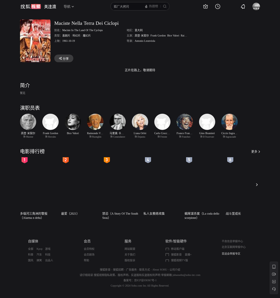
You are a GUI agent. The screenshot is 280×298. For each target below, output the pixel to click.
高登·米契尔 (142, 35)
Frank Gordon (158, 35)
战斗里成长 (233, 213)
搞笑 (39, 260)
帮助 (86, 260)
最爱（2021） (70, 213)
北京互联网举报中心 (234, 247)
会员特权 (89, 248)
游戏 (47, 248)
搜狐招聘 (118, 269)
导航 (67, 6)
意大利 (139, 30)
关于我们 (130, 254)
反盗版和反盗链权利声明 (145, 275)
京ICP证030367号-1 (145, 280)
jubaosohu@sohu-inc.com (186, 275)
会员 (87, 241)
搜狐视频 (30, 6)
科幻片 (77, 35)
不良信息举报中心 (232, 241)
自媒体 (33, 241)
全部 (30, 248)
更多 (254, 151)
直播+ (188, 254)
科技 (47, 254)
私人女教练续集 (154, 213)
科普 (30, 254)
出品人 (49, 260)
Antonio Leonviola (145, 40)
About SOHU (159, 269)
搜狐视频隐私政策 (104, 275)
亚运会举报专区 (231, 253)
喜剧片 (66, 35)
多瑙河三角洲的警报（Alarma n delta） (33, 215)
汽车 (39, 254)
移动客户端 (177, 248)
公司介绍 (175, 269)
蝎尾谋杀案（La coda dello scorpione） (202, 215)
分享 (66, 58)
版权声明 (123, 275)
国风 (30, 260)
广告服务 (131, 269)
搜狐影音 (176, 254)
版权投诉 (130, 260)
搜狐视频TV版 (179, 260)
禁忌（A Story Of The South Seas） (120, 215)
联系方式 (144, 269)
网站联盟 (130, 248)
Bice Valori (173, 35)
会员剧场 (89, 254)
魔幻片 (87, 35)
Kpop (39, 248)
